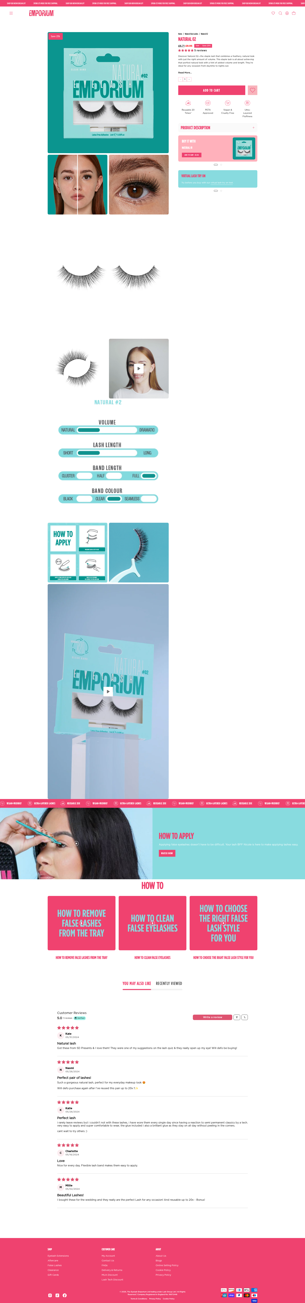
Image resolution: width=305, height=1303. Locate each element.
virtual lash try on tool (222, 183)
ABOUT (158, 1249)
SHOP (50, 1249)
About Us (161, 1256)
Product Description (195, 128)
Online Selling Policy (167, 1265)
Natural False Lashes (191, 34)
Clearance (53, 1270)
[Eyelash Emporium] (41, 13)
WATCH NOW (167, 853)
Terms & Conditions (139, 1299)
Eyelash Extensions (58, 1256)
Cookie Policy (163, 1270)
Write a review (212, 1017)
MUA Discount (110, 1275)
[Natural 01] (244, 148)
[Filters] (237, 1017)
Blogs (159, 1261)
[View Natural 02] (139, 368)
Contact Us (108, 1261)
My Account (108, 1256)
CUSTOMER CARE (108, 1249)
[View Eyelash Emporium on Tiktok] (57, 1295)
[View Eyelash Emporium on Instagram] (50, 1295)
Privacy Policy (163, 1275)
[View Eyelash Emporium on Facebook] (64, 1295)
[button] (280, 13)
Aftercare (53, 1261)
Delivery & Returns (112, 1270)
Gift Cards (53, 1275)
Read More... (185, 73)
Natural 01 (187, 147)
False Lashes (55, 1265)
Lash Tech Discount (112, 1280)
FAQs (105, 1265)
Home (180, 34)
